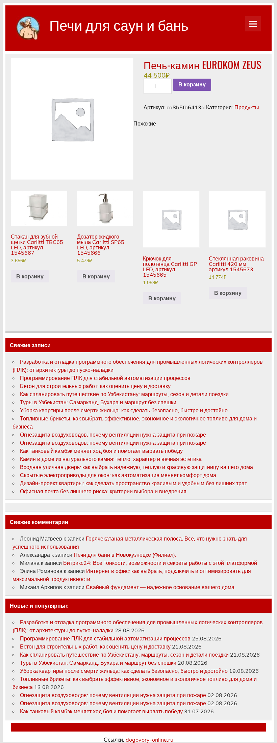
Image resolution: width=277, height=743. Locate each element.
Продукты (246, 107)
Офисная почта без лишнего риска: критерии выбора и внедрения (103, 491)
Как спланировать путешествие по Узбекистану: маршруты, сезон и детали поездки (124, 394)
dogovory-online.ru (149, 739)
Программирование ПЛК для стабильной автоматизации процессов (105, 378)
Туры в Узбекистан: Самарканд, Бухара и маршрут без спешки (98, 402)
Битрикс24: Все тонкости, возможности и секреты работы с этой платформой (160, 562)
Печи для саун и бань (118, 24)
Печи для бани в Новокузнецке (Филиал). (125, 554)
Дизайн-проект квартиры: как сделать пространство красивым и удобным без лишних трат (133, 483)
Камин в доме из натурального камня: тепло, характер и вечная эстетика (111, 459)
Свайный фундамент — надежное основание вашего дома (160, 587)
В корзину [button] (30, 276)
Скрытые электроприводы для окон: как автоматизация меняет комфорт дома (118, 475)
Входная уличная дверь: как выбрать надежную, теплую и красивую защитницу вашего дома (136, 467)
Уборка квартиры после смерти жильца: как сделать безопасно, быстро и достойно (124, 410)
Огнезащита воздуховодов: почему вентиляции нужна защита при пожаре (113, 434)
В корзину (192, 84)
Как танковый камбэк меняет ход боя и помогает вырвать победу (101, 450)
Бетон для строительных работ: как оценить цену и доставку (95, 386)
